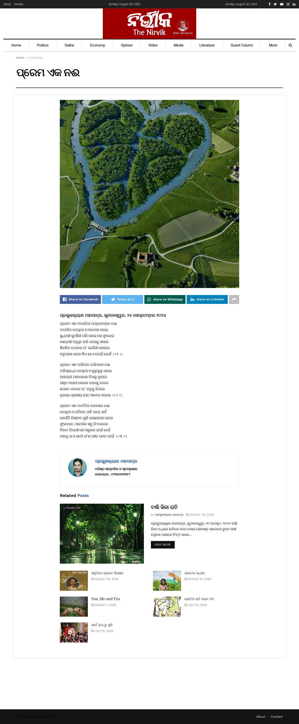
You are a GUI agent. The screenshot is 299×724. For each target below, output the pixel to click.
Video (153, 45)
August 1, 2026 (105, 605)
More (273, 45)
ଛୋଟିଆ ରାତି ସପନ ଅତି (199, 599)
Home (16, 45)
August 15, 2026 (199, 579)
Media (178, 45)
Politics (43, 45)
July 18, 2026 (103, 631)
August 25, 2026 (106, 579)
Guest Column (242, 45)
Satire (69, 45)
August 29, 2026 (201, 514)
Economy (97, 45)
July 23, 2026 (197, 605)
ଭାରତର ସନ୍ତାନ (195, 573)
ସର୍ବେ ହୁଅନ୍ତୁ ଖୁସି (101, 625)
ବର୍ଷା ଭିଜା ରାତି (164, 507)
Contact (18, 4)
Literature (207, 45)
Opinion (127, 45)
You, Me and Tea (105, 599)
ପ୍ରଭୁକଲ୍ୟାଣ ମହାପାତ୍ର (116, 461)
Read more (163, 544)
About (7, 4)
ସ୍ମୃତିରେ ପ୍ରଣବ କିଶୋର (107, 573)
